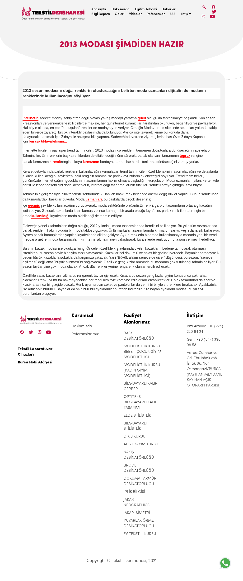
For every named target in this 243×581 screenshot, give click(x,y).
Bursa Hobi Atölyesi (35, 362)
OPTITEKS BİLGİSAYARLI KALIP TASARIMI (140, 402)
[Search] (204, 7)
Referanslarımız (85, 334)
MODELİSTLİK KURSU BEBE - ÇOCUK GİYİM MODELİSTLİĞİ (142, 351)
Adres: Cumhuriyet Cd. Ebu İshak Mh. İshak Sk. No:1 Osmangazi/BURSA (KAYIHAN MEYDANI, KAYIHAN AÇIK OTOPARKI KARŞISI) (204, 369)
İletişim (186, 14)
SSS (172, 14)
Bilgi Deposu (100, 14)
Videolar (135, 14)
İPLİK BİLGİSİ (134, 492)
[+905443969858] (225, 563)
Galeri (119, 14)
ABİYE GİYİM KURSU (141, 444)
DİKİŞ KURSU (134, 436)
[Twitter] (214, 11)
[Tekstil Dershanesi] (53, 12)
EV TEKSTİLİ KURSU (140, 534)
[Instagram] (203, 16)
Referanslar (156, 14)
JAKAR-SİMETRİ (137, 513)
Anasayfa (98, 9)
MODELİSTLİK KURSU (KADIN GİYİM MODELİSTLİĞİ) (142, 370)
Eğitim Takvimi (146, 9)
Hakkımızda (121, 9)
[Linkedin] (212, 16)
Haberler (169, 9)
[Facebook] (213, 7)
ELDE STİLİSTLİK (137, 416)
